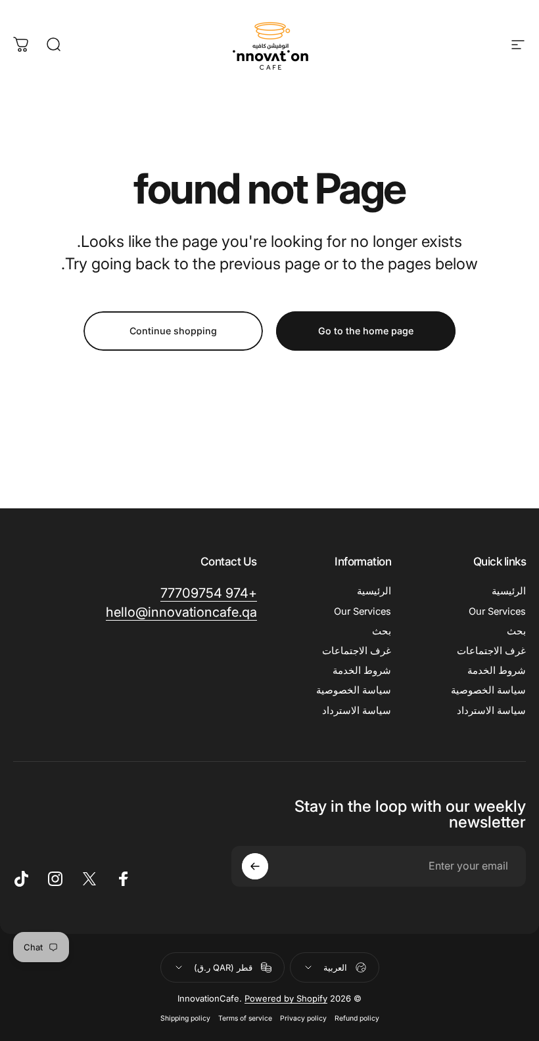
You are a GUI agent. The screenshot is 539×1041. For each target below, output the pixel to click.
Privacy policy (303, 1018)
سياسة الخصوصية (488, 690)
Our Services (497, 611)
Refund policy (357, 1018)
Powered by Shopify (286, 998)
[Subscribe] (255, 866)
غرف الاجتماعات (491, 651)
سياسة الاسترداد (491, 711)
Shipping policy (185, 1018)
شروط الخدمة (496, 670)
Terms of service (245, 1018)
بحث (516, 631)
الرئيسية (509, 591)
